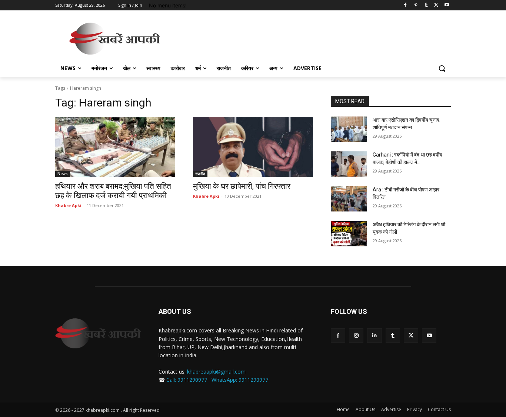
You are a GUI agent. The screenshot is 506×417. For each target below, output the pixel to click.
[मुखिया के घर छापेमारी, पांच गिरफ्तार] (253, 147)
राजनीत (200, 173)
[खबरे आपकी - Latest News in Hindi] (98, 333)
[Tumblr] (426, 5)
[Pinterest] (416, 5)
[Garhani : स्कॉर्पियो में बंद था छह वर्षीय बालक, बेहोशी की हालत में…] (349, 164)
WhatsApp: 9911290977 (240, 379)
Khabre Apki (68, 205)
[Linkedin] (374, 335)
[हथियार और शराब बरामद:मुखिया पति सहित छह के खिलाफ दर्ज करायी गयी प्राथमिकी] (115, 147)
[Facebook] (405, 5)
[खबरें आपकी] (114, 39)
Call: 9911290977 (186, 379)
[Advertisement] (308, 37)
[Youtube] (446, 5)
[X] (436, 5)
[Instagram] (356, 335)
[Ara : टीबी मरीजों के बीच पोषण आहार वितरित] (349, 198)
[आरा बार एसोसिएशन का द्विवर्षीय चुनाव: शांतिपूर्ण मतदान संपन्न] (349, 129)
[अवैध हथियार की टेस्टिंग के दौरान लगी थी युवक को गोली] (349, 233)
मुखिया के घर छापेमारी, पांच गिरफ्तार (241, 186)
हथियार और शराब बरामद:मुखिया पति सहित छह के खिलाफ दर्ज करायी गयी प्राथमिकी (113, 191)
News (62, 173)
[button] (442, 68)
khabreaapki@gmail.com (216, 371)
